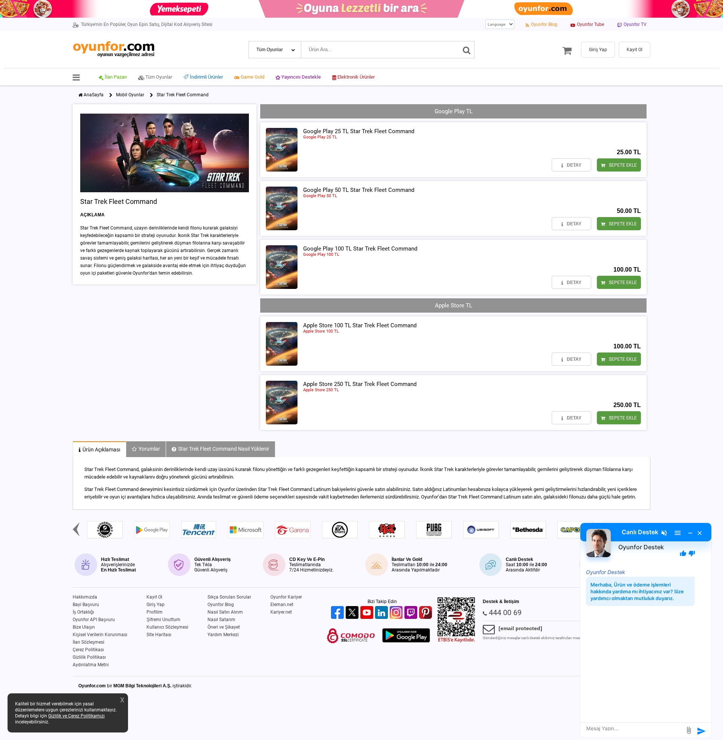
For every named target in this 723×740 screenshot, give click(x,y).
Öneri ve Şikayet (223, 627)
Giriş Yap (155, 604)
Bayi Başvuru (86, 604)
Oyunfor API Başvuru (94, 619)
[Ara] (466, 49)
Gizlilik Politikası (89, 657)
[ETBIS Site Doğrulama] (456, 641)
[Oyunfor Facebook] (338, 613)
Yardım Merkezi (223, 634)
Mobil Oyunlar (130, 94)
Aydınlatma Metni (91, 664)
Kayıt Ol (154, 597)
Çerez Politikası (88, 649)
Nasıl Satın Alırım (225, 612)
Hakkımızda (85, 597)
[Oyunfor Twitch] (411, 613)
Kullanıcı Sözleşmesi (167, 627)
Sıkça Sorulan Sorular (229, 597)
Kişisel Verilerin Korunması (100, 634)
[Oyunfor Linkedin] (382, 613)
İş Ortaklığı (83, 612)
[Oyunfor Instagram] (397, 613)
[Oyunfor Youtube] (367, 613)
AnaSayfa (94, 94)
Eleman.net (281, 604)
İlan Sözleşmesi (88, 642)
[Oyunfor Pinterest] (426, 613)
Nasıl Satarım (221, 619)
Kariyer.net (281, 612)
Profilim (154, 612)
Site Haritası (158, 634)
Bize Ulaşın (84, 627)
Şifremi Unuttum (163, 619)
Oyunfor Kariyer (286, 597)
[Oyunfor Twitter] (353, 613)
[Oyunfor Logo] (113, 49)
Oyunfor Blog (220, 604)
